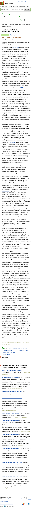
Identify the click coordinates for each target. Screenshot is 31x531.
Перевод (12, 34)
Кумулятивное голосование (10, 420)
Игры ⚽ (22, 20)
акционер (16, 47)
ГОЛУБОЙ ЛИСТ (23, 350)
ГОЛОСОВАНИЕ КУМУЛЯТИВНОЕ (12, 370)
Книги (8, 20)
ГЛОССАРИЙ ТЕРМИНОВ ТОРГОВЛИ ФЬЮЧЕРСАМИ (8, 352)
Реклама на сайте (19, 498)
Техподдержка (11, 498)
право (21, 87)
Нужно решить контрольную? (18, 348)
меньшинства (5, 191)
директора (12, 142)
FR (28, 1)
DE (22, 1)
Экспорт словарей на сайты (6, 503)
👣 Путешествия (4, 501)
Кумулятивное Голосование (10, 413)
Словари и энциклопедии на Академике (14, 6)
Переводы (22, 17)
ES (25, 1)
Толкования (8, 17)
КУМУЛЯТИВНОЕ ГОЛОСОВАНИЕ (12, 462)
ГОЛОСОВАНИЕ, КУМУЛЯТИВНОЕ (12, 398)
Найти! (27, 9)
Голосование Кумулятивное (10, 377)
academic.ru (6, 3)
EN (19, 1)
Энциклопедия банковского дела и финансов (15, 14)
